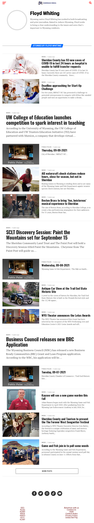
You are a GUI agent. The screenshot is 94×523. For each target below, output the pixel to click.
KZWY (22, 519)
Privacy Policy (71, 515)
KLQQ (22, 510)
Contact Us (71, 510)
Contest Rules (71, 514)
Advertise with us (71, 508)
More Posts (47, 471)
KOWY (22, 512)
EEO (22, 508)
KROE (22, 514)
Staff (71, 512)
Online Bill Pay (71, 517)
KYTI (22, 517)
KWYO (22, 515)
